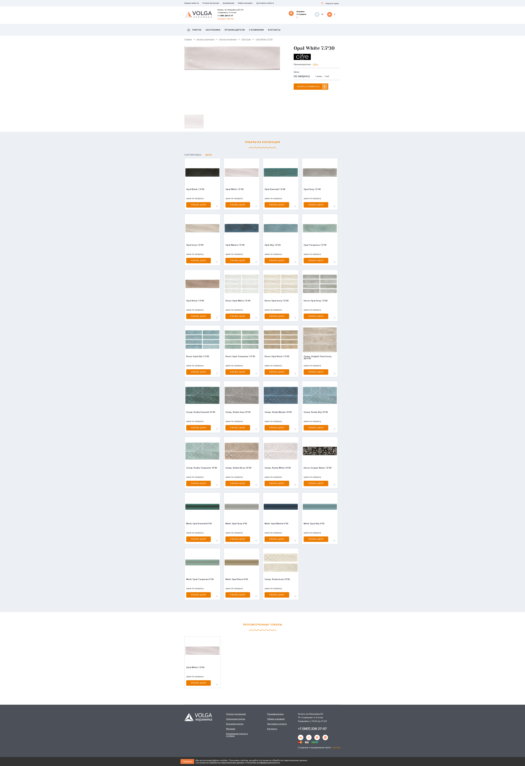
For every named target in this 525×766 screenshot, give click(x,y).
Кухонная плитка (234, 724)
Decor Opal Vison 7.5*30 (277, 357)
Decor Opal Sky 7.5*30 (197, 357)
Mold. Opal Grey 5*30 (236, 524)
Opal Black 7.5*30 (195, 189)
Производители (234, 30)
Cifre (315, 64)
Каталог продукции (205, 39)
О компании (256, 30)
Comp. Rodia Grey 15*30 (237, 412)
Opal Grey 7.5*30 (312, 189)
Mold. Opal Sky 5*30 (314, 524)
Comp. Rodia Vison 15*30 (238, 468)
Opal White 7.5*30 (264, 39)
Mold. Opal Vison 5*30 (236, 579)
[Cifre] (302, 57)
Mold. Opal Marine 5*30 (276, 524)
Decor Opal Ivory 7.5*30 (276, 301)
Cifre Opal (246, 39)
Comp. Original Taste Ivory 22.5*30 (317, 358)
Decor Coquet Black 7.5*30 (317, 468)
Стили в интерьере (210, 3)
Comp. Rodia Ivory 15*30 (277, 579)
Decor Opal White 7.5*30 (237, 301)
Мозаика (230, 729)
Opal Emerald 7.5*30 (275, 189)
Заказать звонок (225, 19)
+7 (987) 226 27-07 (225, 16)
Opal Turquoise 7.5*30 (315, 245)
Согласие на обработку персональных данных (220, 762)
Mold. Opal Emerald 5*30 (199, 524)
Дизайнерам (228, 3)
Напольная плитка (235, 719)
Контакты (274, 30)
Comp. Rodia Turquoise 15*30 (201, 468)
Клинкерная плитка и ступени (237, 735)
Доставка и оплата (265, 3)
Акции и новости (191, 3)
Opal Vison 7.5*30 (195, 301)
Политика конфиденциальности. (263, 762)
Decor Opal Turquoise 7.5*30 (240, 357)
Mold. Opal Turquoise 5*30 (199, 579)
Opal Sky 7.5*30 (272, 245)
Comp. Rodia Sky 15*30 (316, 412)
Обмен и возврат (245, 3)
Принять (187, 761)
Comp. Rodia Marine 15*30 (278, 412)
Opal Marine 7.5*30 (234, 245)
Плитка (196, 30)
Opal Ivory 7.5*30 (194, 245)
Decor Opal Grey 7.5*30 (315, 301)
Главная (188, 39)
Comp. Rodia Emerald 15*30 (200, 412)
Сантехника (212, 30)
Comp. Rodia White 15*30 (278, 468)
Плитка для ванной (227, 39)
